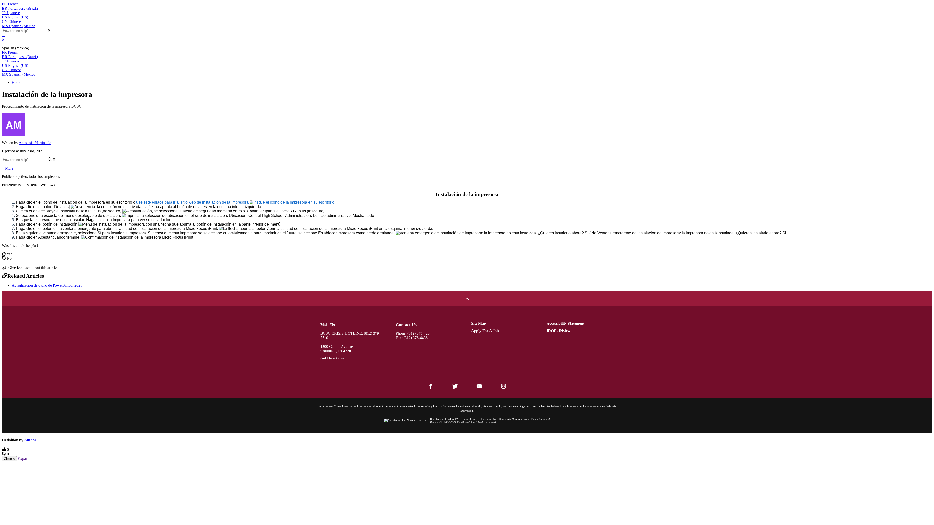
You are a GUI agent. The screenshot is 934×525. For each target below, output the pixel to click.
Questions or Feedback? (444, 419)
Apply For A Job (485, 331)
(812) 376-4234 (419, 333)
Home (16, 82)
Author (30, 440)
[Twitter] (455, 386)
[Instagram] (503, 386)
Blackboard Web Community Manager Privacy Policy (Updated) (515, 419)
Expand (24, 458)
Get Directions (332, 358)
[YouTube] (479, 386)
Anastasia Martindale (35, 143)
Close (8, 459)
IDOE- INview (559, 331)
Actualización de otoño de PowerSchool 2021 (47, 285)
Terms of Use (468, 419)
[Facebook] (430, 386)
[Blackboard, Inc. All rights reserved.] (405, 420)
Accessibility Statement (565, 323)
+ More (7, 168)
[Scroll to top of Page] (467, 299)
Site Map (478, 323)
